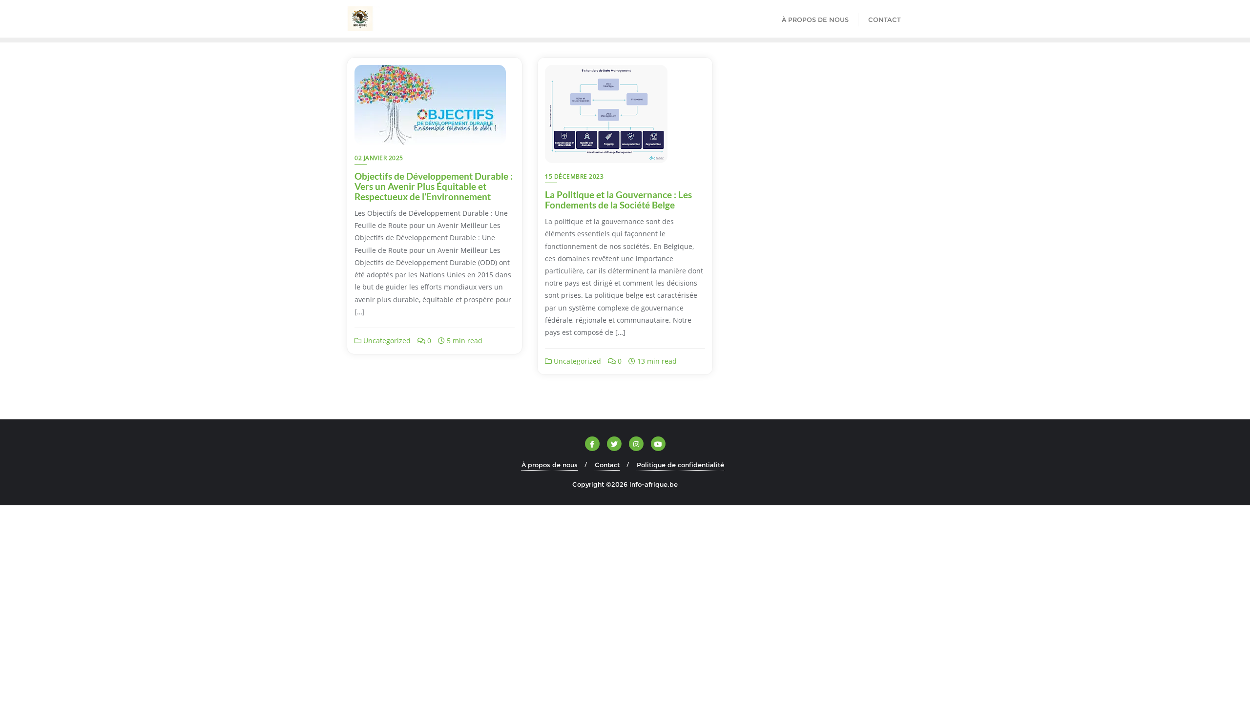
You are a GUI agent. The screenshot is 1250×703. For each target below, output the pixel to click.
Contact (607, 465)
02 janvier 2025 (378, 158)
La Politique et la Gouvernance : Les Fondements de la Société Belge (618, 199)
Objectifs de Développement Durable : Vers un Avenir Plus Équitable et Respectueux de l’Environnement (433, 186)
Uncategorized (386, 340)
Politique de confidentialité (680, 465)
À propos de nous (549, 465)
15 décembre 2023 (574, 176)
